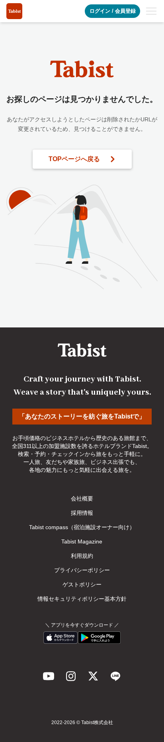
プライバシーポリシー (82, 570)
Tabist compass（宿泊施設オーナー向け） (82, 527)
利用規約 (82, 556)
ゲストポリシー (82, 584)
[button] (151, 11)
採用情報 (82, 513)
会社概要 (82, 498)
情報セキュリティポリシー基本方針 (82, 599)
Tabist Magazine (81, 541)
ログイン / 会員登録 (113, 11)
